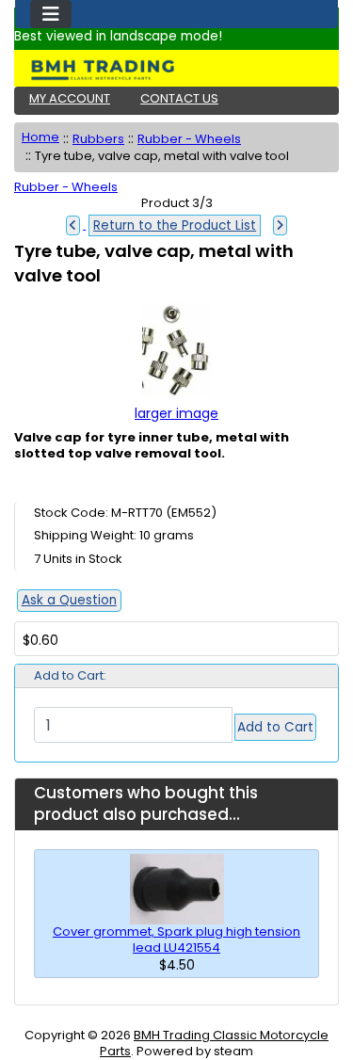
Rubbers (98, 139)
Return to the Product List (174, 225)
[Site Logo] (176, 69)
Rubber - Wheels (189, 139)
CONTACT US (179, 98)
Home (40, 137)
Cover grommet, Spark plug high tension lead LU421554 (176, 939)
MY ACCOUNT (69, 98)
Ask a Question (69, 600)
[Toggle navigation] (51, 14)
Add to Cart (275, 727)
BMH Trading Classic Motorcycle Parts (214, 1043)
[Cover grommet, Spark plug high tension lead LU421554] (177, 888)
